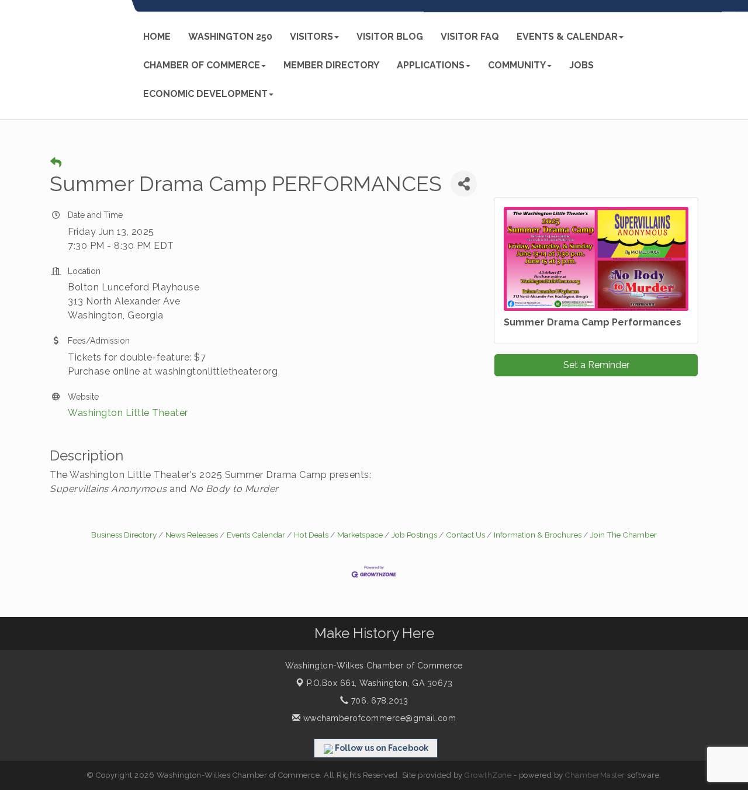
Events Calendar (256, 534)
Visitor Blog (389, 36)
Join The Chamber (623, 534)
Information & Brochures (537, 534)
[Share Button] (464, 184)
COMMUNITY (517, 65)
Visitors (311, 36)
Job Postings (414, 534)
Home (157, 36)
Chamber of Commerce (201, 65)
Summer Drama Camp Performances (592, 322)
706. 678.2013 (378, 700)
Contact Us (465, 534)
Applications (431, 65)
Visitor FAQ (470, 36)
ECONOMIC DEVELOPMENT (205, 93)
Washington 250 (230, 36)
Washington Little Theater (128, 412)
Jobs (581, 65)
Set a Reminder (596, 364)
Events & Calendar (567, 36)
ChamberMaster (595, 775)
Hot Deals (311, 534)
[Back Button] (55, 162)
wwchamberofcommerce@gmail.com (378, 718)
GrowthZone (488, 775)
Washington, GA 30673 (380, 683)
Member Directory (331, 65)
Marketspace (360, 534)
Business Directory (124, 534)
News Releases (191, 534)
